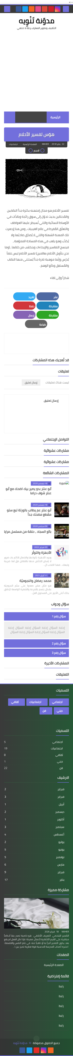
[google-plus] (44, 9)
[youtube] (36, 1050)
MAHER (65, 932)
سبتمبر (34, 827)
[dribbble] (38, 9)
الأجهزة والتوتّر (41, 552)
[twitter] (25, 9)
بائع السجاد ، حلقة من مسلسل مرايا (27, 531)
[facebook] (18, 9)
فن (44, 710)
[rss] (31, 9)
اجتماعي (57, 702)
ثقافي (15, 702)
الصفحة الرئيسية (30, 144)
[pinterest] (51, 9)
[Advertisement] (36, 70)
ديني (60, 710)
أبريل (34, 804)
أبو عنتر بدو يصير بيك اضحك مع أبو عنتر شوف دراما (28, 491)
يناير (34, 879)
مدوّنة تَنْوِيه (36, 20)
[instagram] (57, 9)
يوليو (34, 842)
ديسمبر (34, 811)
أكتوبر (34, 819)
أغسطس (34, 834)
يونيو (34, 849)
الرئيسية (55, 117)
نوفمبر (34, 857)
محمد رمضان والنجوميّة (35, 581)
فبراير (34, 789)
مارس (34, 864)
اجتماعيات (13, 144)
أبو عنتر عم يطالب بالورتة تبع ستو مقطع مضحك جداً (29, 512)
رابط (61, 986)
